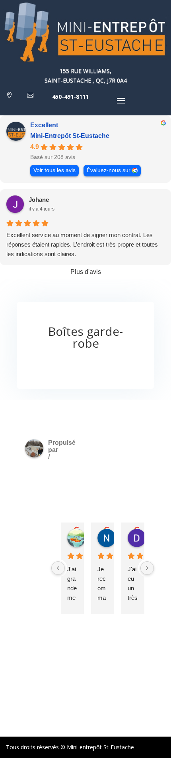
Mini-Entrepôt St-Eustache (69, 135)
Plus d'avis (85, 271)
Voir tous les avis (54, 170)
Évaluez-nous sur (108, 170)
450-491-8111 (70, 96)
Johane (39, 199)
